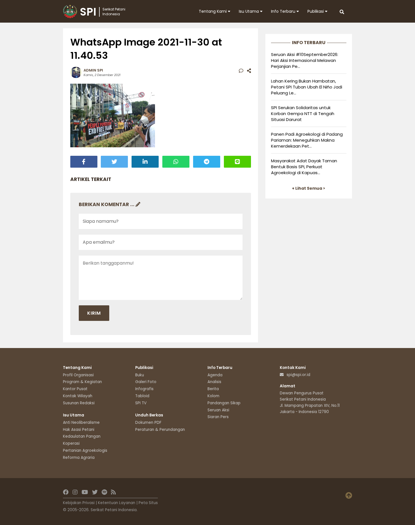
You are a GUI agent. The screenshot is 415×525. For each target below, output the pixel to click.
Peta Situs (148, 502)
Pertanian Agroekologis (85, 450)
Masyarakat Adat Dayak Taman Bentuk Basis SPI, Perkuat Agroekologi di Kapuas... (304, 167)
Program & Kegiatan (82, 381)
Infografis (144, 389)
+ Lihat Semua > (308, 188)
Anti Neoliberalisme (81, 422)
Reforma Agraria (79, 457)
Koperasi (71, 443)
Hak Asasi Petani (78, 429)
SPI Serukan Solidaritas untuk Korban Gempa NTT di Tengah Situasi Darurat (302, 113)
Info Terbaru (283, 11)
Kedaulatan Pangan (82, 436)
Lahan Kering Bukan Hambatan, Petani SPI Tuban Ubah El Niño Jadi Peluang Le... (306, 87)
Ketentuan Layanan (116, 502)
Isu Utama (249, 11)
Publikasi (316, 11)
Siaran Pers (218, 417)
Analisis (214, 381)
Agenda (214, 375)
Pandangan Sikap (224, 403)
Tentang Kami (213, 11)
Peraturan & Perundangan (160, 429)
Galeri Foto (145, 381)
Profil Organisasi (78, 375)
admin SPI (93, 70)
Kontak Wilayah (77, 396)
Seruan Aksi (218, 410)
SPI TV (141, 403)
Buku (139, 375)
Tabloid (142, 396)
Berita (213, 389)
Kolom (213, 396)
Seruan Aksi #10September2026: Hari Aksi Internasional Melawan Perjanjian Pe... (304, 60)
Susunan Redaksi (79, 403)
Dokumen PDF (148, 422)
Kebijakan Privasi (79, 502)
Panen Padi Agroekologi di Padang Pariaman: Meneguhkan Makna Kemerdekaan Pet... (307, 140)
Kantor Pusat (75, 389)
